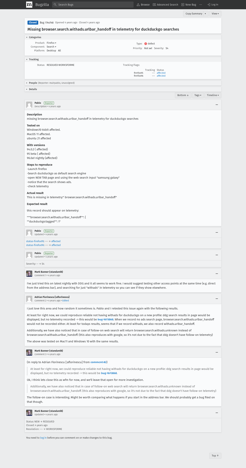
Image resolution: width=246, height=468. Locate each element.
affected (161, 73)
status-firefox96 (35, 245)
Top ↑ (215, 455)
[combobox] (93, 5)
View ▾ (215, 13)
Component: (38, 46)
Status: (41, 65)
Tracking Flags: (131, 65)
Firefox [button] (51, 42)
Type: (139, 43)
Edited (65, 300)
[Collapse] (217, 105)
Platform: (39, 50)
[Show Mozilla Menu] (29, 5)
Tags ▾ (197, 95)
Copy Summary (194, 13)
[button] (212, 5)
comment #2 (98, 362)
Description (41, 106)
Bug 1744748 (47, 22)
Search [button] (51, 46)
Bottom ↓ (183, 95)
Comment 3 (40, 354)
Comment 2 (40, 300)
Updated (39, 234)
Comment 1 (40, 275)
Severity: (159, 48)
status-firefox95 (35, 241)
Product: (40, 42)
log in (43, 437)
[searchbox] (93, 5)
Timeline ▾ (213, 95)
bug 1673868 (105, 319)
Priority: (137, 48)
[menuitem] (143, 5)
